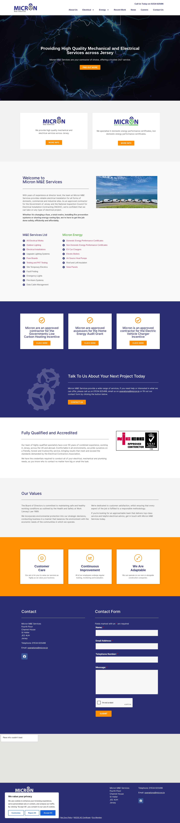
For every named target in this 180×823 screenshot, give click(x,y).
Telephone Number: (107, 654)
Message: (102, 667)
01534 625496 (100, 391)
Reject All (32, 813)
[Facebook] (24, 656)
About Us (73, 10)
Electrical (86, 10)
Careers (144, 10)
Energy (102, 10)
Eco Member (97, 817)
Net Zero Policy (66, 817)
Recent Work (120, 10)
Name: (100, 627)
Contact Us (158, 10)
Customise (16, 813)
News (133, 10)
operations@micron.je (129, 391)
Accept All (48, 813)
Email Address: (104, 641)
